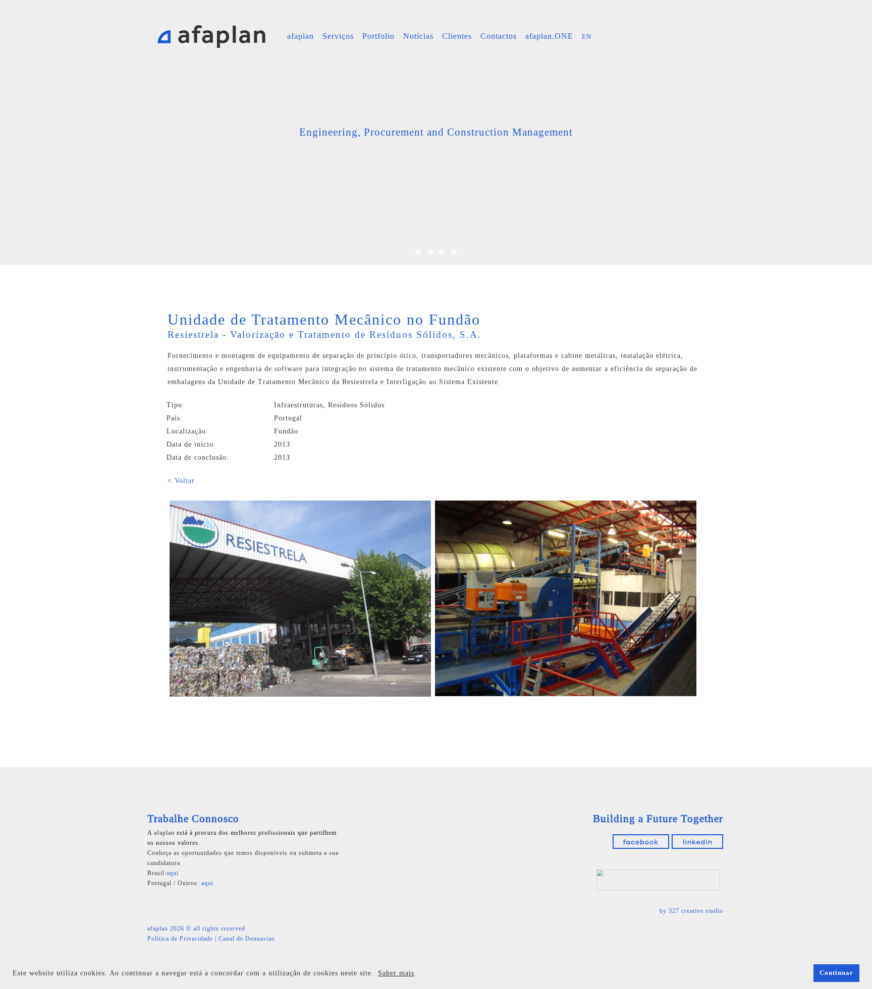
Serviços (338, 36)
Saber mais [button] (396, 973)
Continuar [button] (836, 972)
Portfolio (378, 36)
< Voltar (181, 480)
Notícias (418, 36)
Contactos (498, 36)
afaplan (300, 36)
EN (586, 36)
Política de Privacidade (180, 938)
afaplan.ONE (549, 36)
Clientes (457, 36)
